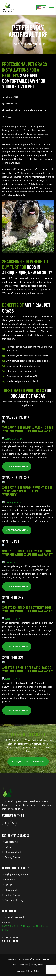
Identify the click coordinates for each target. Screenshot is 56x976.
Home (14, 43)
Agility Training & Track (16, 874)
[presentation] (4, 226)
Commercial (12, 96)
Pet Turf (8, 846)
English (41, 7)
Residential (11, 103)
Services (10, 116)
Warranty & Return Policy (28, 971)
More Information (16, 466)
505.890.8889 (10, 941)
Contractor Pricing (14, 900)
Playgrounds (11, 889)
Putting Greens (12, 857)
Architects (10, 879)
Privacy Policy (37, 964)
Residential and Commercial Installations (26, 110)
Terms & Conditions (19, 964)
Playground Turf (13, 851)
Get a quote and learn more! (28, 761)
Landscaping (11, 841)
